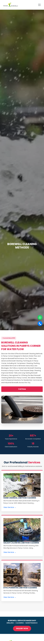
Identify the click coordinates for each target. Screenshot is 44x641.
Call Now (22, 389)
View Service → (9, 507)
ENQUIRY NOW (22, 628)
